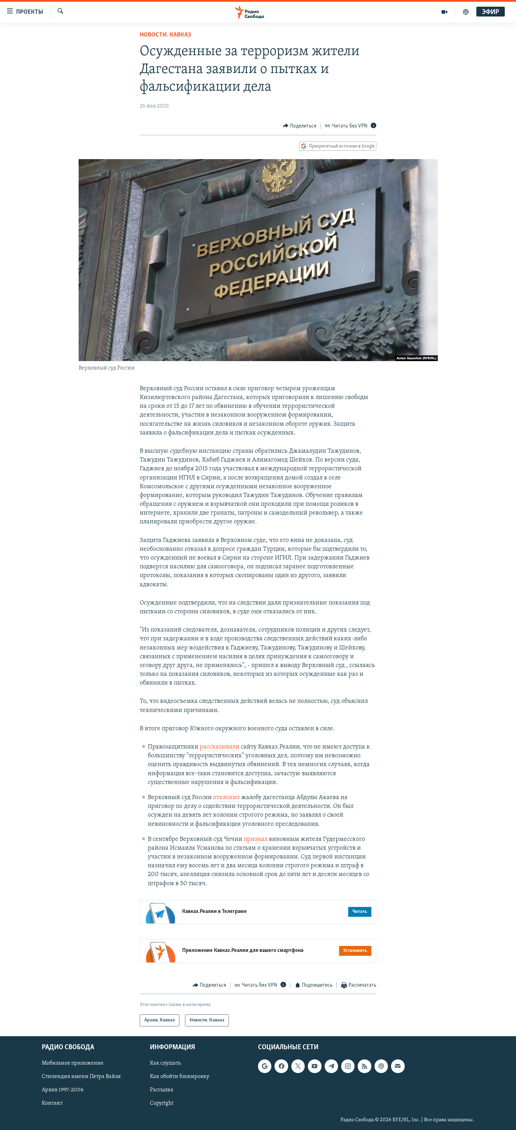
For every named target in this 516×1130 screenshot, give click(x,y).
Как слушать (165, 1063)
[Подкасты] (381, 1066)
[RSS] (364, 1066)
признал (255, 839)
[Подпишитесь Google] (264, 1066)
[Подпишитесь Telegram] (331, 1066)
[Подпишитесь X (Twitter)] (298, 1066)
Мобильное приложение (73, 1063)
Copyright (161, 1103)
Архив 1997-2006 (63, 1090)
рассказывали (219, 747)
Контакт (52, 1103)
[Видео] (444, 12)
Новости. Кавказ (165, 35)
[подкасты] (465, 12)
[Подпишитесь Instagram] (348, 1066)
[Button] (300, 126)
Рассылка (161, 1090)
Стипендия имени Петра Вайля (81, 1077)
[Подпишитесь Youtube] (314, 1066)
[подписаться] (397, 1066)
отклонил (226, 798)
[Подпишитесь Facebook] (281, 1066)
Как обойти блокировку (179, 1077)
